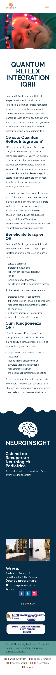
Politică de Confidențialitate (28, 648)
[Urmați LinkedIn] (28, 593)
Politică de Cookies (15, 651)
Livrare (33, 644)
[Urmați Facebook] (21, 593)
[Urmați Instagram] (34, 593)
